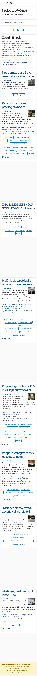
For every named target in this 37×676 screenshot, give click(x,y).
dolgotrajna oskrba (27, 147)
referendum (25, 489)
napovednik (27, 227)
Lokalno (4, 212)
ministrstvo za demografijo (25, 150)
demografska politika (26, 322)
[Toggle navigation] (32, 3)
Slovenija (9, 80)
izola (31, 319)
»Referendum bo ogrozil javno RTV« (17, 593)
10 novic (5, 157)
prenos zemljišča (11, 322)
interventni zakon (10, 150)
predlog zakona (24, 140)
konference (10, 230)
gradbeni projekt (9, 319)
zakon (11, 137)
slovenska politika (11, 424)
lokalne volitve (25, 428)
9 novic (5, 444)
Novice (4, 80)
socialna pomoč (20, 492)
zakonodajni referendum (25, 431)
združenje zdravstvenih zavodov (22, 534)
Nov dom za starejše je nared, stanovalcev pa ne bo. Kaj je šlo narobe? (18, 76)
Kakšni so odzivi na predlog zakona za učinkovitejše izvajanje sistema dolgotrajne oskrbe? (16, 43)
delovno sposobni (14, 489)
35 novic (6, 628)
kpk (8, 534)
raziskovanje (20, 230)
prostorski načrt (22, 319)
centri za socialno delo (22, 137)
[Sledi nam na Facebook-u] (18, 30)
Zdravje (9, 516)
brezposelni (8, 492)
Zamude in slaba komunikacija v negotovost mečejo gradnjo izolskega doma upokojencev (16, 307)
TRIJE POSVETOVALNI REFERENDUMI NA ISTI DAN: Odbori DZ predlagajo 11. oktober (17, 414)
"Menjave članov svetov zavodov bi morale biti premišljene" (17, 511)
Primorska (9, 212)
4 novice (6, 338)
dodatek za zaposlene (11, 147)
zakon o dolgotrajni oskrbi (11, 153)
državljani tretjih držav (25, 424)
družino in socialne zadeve (19, 144)
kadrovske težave (12, 332)
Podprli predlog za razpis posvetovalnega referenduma (18, 456)
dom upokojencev (26, 328)
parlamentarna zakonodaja (15, 437)
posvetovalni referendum (12, 434)
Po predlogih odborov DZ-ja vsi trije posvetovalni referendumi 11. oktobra (18, 389)
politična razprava (28, 434)
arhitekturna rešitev (12, 328)
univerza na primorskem (14, 227)
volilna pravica (13, 428)
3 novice (6, 499)
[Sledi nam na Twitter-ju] (23, 30)
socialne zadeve (26, 332)
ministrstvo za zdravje (19, 537)
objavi (16, 95)
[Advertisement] (18, 181)
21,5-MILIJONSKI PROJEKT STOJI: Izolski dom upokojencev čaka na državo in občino (17, 313)
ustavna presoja (10, 431)
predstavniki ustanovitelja (12, 541)
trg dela (30, 492)
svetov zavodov (28, 541)
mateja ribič (12, 140)
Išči (33, 22)
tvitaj (23, 95)
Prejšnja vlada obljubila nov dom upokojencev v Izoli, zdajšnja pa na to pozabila (17, 286)
